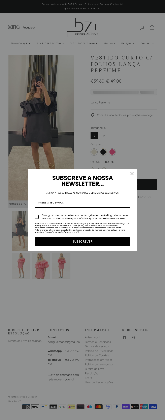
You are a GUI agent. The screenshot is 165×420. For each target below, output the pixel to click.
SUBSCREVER (82, 241)
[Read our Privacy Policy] (128, 224)
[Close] (132, 173)
